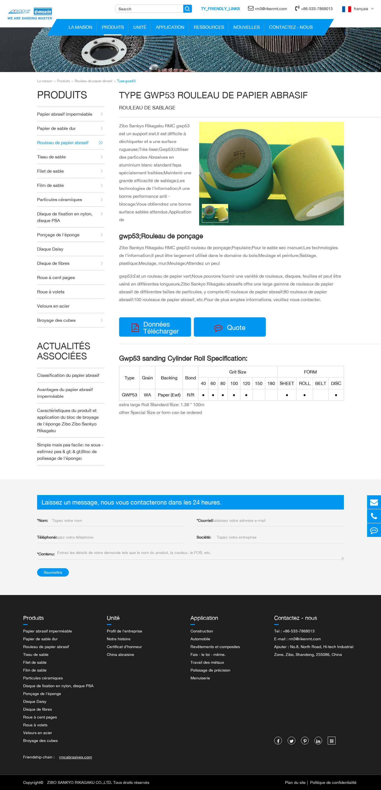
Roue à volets (50, 291)
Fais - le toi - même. (208, 654)
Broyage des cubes (56, 320)
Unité (139, 27)
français (361, 8)
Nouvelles (246, 27)
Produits (113, 27)
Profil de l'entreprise (124, 631)
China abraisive (120, 654)
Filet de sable (50, 171)
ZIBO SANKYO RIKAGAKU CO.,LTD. (79, 782)
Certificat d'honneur (124, 646)
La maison (80, 27)
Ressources (209, 27)
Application (170, 27)
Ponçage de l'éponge (58, 234)
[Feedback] (374, 530)
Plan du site (295, 782)
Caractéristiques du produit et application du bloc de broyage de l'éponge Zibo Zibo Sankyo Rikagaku (68, 420)
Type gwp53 (126, 81)
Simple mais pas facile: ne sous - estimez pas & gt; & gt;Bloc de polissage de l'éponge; (70, 451)
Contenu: (46, 553)
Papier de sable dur (56, 128)
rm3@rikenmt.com (271, 8)
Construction (202, 631)
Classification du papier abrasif (68, 375)
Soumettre (53, 572)
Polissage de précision (210, 670)
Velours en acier (53, 306)
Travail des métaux (207, 662)
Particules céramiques (59, 199)
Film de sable (50, 185)
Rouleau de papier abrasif (93, 81)
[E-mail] (374, 502)
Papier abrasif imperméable (64, 114)
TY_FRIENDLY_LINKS (220, 8)
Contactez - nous (291, 27)
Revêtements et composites (215, 646)
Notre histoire (119, 638)
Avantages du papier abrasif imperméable (65, 393)
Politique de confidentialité (333, 782)
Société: (204, 537)
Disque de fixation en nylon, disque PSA (64, 217)
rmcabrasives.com (75, 757)
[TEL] (374, 516)
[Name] (187, 9)
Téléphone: (47, 537)
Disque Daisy (50, 249)
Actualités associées (63, 351)
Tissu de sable (51, 157)
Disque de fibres (53, 263)
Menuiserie (200, 677)
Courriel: (205, 520)
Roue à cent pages (56, 277)
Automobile (200, 638)
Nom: (42, 520)
